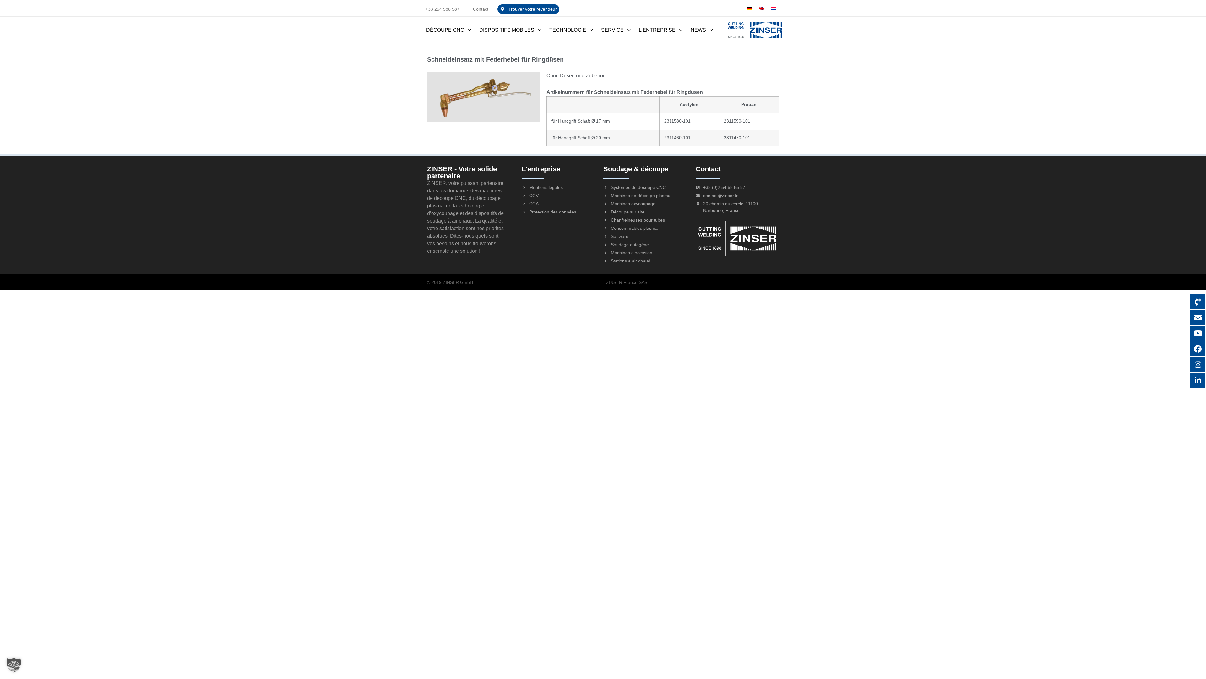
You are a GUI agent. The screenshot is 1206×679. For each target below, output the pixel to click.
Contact (480, 9)
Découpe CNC (445, 30)
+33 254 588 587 (442, 9)
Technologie (567, 30)
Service (612, 30)
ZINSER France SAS (626, 282)
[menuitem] (750, 8)
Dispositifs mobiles (506, 30)
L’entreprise (657, 30)
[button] (14, 665)
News (698, 30)
